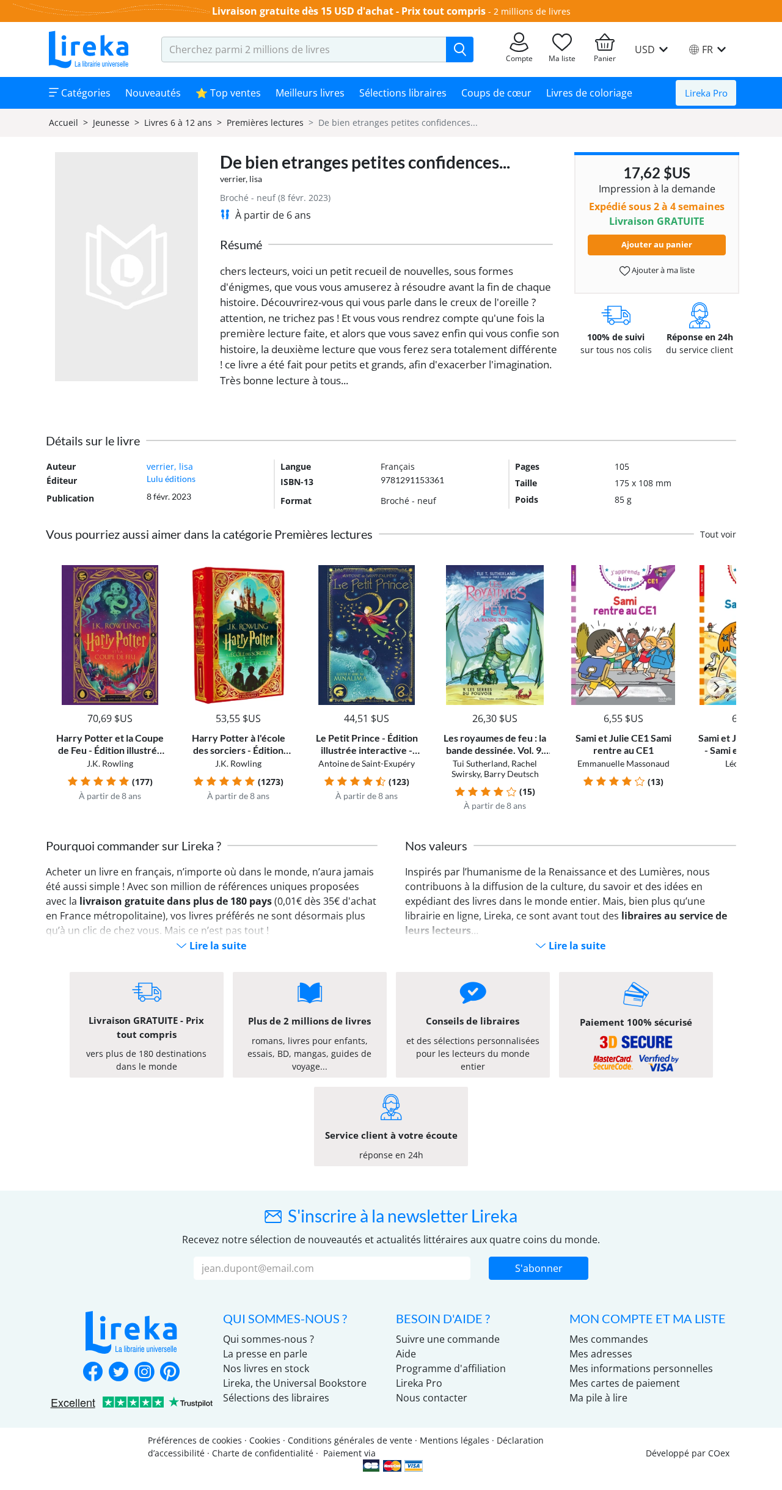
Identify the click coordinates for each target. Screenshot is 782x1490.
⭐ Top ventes (228, 93)
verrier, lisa (241, 178)
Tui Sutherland (480, 763)
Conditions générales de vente (350, 1440)
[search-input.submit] (459, 49)
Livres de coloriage (589, 93)
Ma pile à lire (598, 1397)
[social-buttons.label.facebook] (93, 1373)
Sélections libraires (403, 93)
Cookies (264, 1440)
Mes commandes (608, 1339)
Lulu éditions (171, 478)
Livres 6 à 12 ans (178, 122)
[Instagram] (144, 1373)
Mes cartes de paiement (624, 1383)
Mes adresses (600, 1353)
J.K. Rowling (110, 763)
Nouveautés (153, 93)
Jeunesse (111, 122)
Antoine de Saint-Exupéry (366, 763)
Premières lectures (265, 122)
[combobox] (304, 49)
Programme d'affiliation (451, 1368)
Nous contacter (431, 1397)
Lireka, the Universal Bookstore (295, 1383)
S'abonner (539, 1268)
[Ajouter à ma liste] (153, 572)
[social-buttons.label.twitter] (118, 1373)
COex (718, 1453)
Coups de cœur (496, 93)
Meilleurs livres (310, 93)
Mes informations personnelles (641, 1368)
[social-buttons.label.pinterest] (170, 1373)
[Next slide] (716, 686)
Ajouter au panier (656, 244)
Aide (406, 1353)
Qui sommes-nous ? (268, 1339)
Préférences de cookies (195, 1440)
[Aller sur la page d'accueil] (88, 49)
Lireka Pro (706, 93)
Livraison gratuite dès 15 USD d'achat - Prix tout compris (349, 11)
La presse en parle (265, 1353)
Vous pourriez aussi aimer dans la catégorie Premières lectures (209, 534)
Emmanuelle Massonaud (623, 763)
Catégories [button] (85, 93)
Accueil (63, 122)
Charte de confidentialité (262, 1453)
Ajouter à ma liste (662, 270)
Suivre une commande (448, 1339)
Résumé (241, 244)
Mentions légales (454, 1440)
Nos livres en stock (266, 1368)
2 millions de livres (532, 11)
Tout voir (718, 534)
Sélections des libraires (276, 1397)
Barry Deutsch (511, 774)
